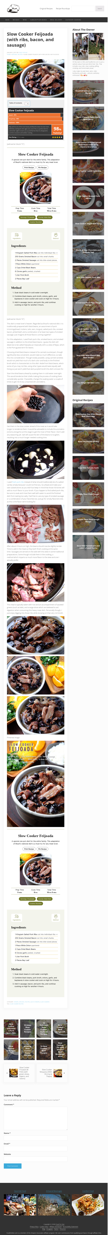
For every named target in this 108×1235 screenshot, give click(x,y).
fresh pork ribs (18, 482)
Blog (43, 1229)
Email (7, 1143)
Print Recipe (29, 167)
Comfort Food (88, 1191)
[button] (57, 253)
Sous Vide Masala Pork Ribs (88, 277)
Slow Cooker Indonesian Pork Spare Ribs (11, 1028)
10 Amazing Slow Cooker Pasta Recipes (27, 1049)
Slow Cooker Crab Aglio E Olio (11, 1049)
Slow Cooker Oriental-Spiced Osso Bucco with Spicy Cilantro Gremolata (88, 144)
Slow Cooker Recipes (17, 1004)
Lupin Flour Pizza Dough (88, 494)
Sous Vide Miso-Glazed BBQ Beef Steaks (88, 356)
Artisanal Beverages (54, 1191)
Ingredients (17, 238)
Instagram (49, 1229)
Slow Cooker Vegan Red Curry (88, 224)
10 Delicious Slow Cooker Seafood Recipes (44, 1028)
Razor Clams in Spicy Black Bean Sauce (88, 118)
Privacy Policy (34, 1227)
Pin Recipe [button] (42, 167)
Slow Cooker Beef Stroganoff (60, 1028)
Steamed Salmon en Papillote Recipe (88, 92)
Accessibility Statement (70, 1227)
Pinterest (63, 1229)
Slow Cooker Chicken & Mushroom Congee (88, 330)
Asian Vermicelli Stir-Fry (88, 441)
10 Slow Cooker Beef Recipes (43, 1049)
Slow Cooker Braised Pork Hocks (88, 197)
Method (56, 238)
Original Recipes (17, 54)
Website (7, 1154)
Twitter (56, 1229)
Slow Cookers (44, 1002)
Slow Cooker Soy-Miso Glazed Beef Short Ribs (88, 415)
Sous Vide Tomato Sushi (88, 468)
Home (9, 54)
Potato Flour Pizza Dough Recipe (88, 520)
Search (100, 9)
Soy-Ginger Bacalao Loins (88, 383)
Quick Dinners (35, 1002)
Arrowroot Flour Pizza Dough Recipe (88, 304)
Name (7, 1133)
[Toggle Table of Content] (25, 104)
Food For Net (60, 1224)
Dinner (16, 1002)
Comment (9, 1104)
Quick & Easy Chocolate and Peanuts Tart (88, 251)
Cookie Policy (44, 1227)
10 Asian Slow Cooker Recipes (27, 1028)
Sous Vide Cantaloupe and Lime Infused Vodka (88, 547)
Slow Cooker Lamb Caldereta (88, 171)
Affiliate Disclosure (55, 1227)
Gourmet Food (20, 1191)
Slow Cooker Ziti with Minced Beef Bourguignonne (60, 1049)
